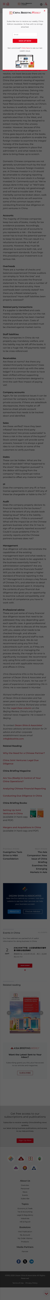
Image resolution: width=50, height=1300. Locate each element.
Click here (25, 48)
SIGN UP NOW (25, 41)
